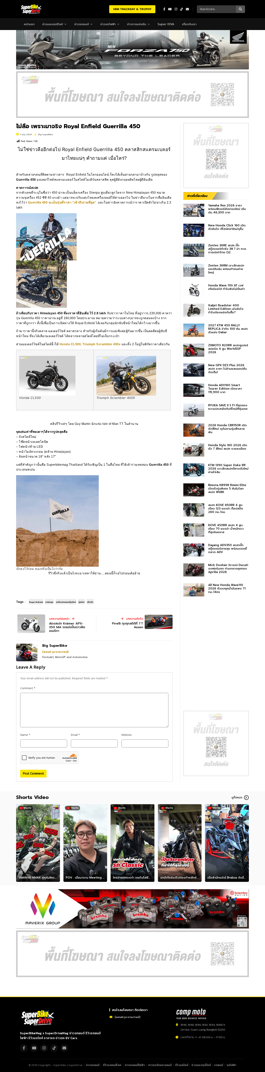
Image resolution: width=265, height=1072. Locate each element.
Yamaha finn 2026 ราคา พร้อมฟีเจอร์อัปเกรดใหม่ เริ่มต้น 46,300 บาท (227, 209)
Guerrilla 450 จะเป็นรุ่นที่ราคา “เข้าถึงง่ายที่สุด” (62, 202)
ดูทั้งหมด (236, 797)
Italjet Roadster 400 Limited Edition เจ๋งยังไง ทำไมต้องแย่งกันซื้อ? (225, 308)
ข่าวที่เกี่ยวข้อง (197, 195)
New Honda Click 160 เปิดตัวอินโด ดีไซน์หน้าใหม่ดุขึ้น (227, 227)
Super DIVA (166, 24)
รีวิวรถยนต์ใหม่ (112, 1065)
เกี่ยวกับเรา (189, 24)
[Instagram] (44, 1048)
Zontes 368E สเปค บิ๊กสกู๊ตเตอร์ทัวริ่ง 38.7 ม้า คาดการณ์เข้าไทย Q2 (227, 248)
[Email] (64, 1048)
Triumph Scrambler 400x (101, 344)
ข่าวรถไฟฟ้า (108, 24)
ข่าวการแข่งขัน (136, 24)
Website (126, 735)
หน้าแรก (29, 24)
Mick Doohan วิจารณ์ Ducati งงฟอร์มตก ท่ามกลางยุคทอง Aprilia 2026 (228, 568)
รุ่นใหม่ (81, 602)
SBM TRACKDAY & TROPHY (132, 9)
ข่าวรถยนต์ (81, 24)
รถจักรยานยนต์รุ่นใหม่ (66, 602)
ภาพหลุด (49, 602)
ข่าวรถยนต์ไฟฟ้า (135, 1065)
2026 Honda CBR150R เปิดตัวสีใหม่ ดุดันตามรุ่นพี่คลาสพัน (227, 428)
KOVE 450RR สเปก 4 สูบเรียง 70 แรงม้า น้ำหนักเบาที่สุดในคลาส (226, 528)
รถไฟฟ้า (231, 1065)
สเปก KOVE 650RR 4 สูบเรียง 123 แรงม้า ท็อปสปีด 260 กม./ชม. (225, 508)
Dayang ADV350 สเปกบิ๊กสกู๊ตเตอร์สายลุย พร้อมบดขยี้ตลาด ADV (227, 548)
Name (25, 735)
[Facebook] (24, 1048)
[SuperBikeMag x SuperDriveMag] (38, 1018)
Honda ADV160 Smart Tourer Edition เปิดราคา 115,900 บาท (225, 388)
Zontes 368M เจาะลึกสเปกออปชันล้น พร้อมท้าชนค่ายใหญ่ (226, 269)
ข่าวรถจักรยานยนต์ (160, 1065)
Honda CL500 (70, 344)
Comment (27, 688)
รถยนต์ (218, 1065)
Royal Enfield (36, 602)
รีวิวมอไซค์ (181, 1065)
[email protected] (55, 652)
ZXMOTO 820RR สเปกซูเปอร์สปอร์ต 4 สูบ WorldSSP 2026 (228, 348)
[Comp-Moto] (191, 1014)
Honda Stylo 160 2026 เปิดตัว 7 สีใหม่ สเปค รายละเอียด (227, 447)
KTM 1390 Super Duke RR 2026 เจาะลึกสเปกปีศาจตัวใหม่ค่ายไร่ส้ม (228, 468)
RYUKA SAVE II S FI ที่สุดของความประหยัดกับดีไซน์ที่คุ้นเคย (228, 407)
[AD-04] (216, 155)
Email (75, 735)
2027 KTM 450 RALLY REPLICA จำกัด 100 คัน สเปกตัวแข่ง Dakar (228, 328)
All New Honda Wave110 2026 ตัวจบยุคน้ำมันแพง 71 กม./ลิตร (227, 588)
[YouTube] (34, 1048)
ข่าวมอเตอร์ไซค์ (52, 24)
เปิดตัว (90, 602)
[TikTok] (54, 1048)
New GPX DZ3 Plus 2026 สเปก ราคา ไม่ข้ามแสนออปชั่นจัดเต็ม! (227, 368)
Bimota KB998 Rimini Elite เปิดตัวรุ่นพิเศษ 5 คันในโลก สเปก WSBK (227, 488)
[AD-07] (132, 94)
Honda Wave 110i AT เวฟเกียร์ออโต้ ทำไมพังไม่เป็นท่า (226, 287)
